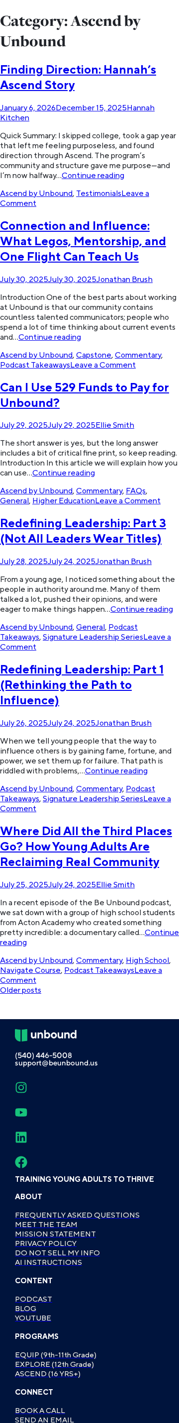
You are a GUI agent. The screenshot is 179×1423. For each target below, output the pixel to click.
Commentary (138, 355)
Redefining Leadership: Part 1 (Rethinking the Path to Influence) (82, 685)
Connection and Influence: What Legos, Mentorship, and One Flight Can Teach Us (83, 241)
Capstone (93, 355)
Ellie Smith (114, 425)
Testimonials (98, 193)
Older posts (20, 990)
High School (147, 960)
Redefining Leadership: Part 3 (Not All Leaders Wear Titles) (83, 531)
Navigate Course (30, 970)
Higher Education (63, 501)
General (14, 501)
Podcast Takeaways (35, 365)
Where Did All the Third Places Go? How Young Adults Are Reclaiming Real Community (86, 847)
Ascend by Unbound (36, 193)
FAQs (136, 491)
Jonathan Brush (124, 280)
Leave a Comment (103, 365)
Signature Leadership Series (93, 637)
